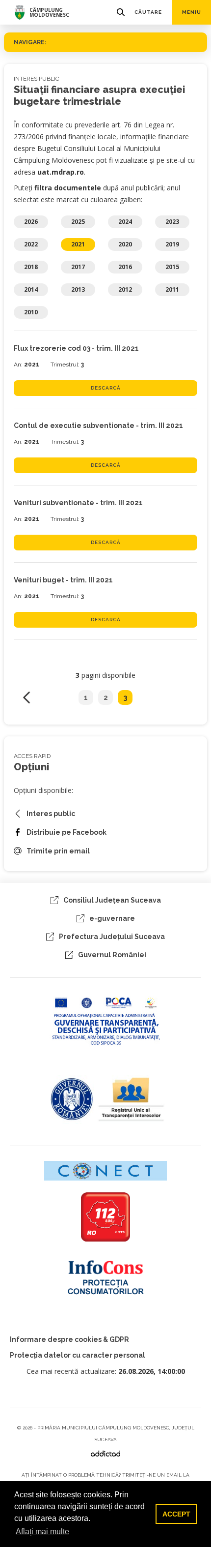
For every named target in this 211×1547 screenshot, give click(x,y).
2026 (31, 221)
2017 (78, 267)
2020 (125, 244)
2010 (31, 312)
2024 (125, 221)
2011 (172, 289)
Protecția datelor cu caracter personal (77, 1355)
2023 (172, 221)
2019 (172, 244)
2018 (31, 267)
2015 (172, 267)
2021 (78, 244)
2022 (31, 244)
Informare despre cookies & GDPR (69, 1339)
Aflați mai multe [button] (42, 1531)
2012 (125, 289)
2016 (125, 267)
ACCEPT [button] (176, 1514)
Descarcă (106, 388)
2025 (78, 221)
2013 (78, 289)
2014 (31, 289)
